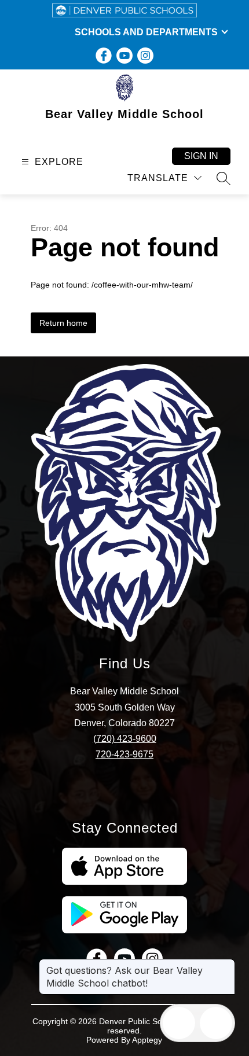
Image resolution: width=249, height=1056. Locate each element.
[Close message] (225, 964)
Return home (63, 323)
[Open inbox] (179, 1023)
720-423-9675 (124, 754)
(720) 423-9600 (124, 739)
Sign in (201, 156)
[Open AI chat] (216, 1023)
